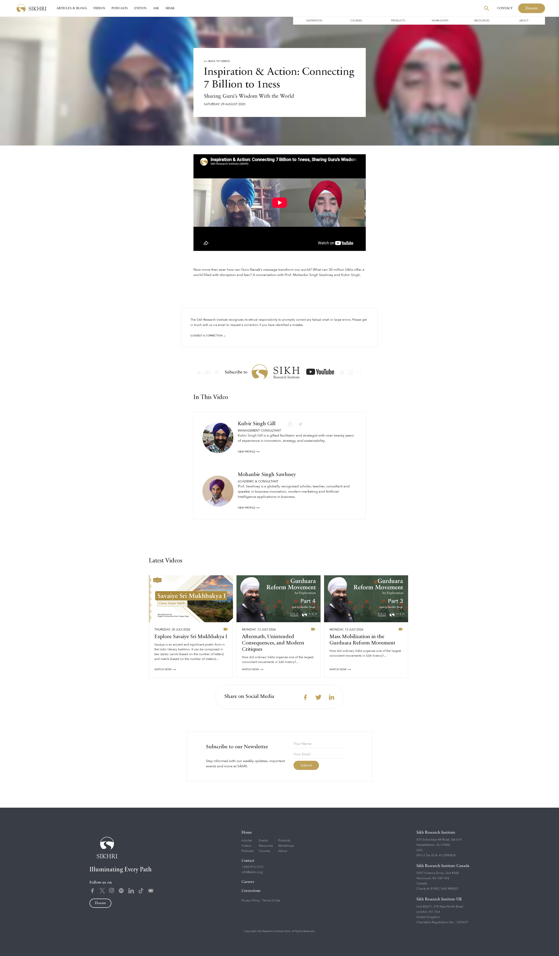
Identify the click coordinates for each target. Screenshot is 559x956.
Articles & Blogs (72, 8)
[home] (31, 8)
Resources (482, 20)
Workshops (440, 20)
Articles (247, 840)
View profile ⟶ (248, 451)
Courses (356, 20)
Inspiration (314, 20)
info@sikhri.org (252, 872)
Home (247, 832)
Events (140, 8)
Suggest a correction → (208, 335)
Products (398, 20)
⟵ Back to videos (217, 61)
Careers (248, 882)
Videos (99, 8)
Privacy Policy (251, 900)
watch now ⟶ (165, 669)
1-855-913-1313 (252, 867)
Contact (504, 8)
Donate (531, 8)
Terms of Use (271, 900)
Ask (156, 8)
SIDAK (170, 8)
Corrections (251, 891)
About (523, 20)
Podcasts (120, 8)
